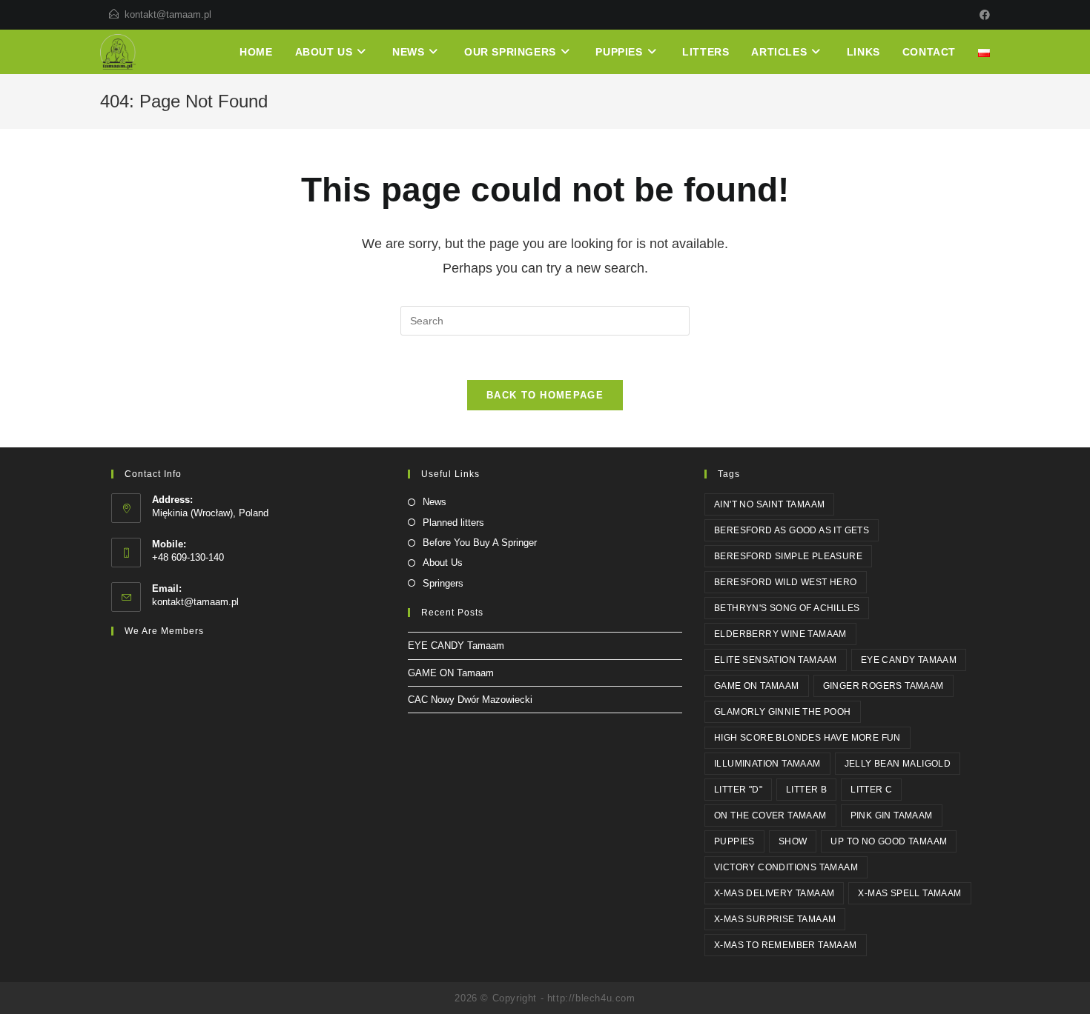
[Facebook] (982, 14)
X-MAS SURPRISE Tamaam (775, 919)
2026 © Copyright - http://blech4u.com (545, 998)
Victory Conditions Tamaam (786, 867)
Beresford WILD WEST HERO (785, 582)
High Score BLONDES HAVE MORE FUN (807, 738)
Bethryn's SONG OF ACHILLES (786, 608)
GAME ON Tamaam (451, 672)
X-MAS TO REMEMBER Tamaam (785, 945)
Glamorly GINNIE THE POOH (782, 712)
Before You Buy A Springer (480, 542)
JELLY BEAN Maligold (898, 763)
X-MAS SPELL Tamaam (909, 893)
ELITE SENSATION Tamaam (775, 660)
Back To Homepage (545, 395)
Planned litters (453, 522)
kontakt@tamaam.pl (168, 14)
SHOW (793, 841)
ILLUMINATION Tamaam (767, 763)
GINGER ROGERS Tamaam (883, 686)
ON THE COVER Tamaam (770, 815)
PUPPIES (734, 841)
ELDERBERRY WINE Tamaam (780, 634)
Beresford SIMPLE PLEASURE (788, 556)
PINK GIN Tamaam (891, 815)
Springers (443, 583)
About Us (443, 562)
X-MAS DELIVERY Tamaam (774, 893)
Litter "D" (738, 789)
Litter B (806, 789)
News (434, 501)
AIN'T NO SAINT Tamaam (769, 504)
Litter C (871, 789)
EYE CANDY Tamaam (456, 645)
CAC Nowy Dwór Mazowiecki (470, 699)
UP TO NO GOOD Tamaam (888, 841)
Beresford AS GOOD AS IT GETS (791, 530)
